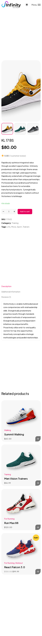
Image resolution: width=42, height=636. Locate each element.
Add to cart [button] (38, 438)
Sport (19, 227)
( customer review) (17, 156)
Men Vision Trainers (16, 478)
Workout (19, 563)
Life (8, 227)
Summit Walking (14, 434)
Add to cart (25, 211)
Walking (7, 430)
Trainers (26, 227)
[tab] (21, 286)
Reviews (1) (6, 297)
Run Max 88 (11, 523)
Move (13, 227)
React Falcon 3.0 (14, 567)
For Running (9, 519)
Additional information (10, 291)
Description (6, 286)
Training (15, 223)
